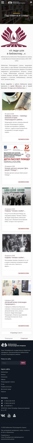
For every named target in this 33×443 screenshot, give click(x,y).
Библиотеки (4, 372)
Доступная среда (6, 389)
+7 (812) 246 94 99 (9, 403)
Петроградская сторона (8, 382)
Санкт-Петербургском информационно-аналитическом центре (12, 438)
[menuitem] (16, 372)
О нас (2, 384)
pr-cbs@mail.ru (8, 405)
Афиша (3, 379)
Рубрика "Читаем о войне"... (15, 211)
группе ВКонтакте (16, 86)
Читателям (4, 377)
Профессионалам (6, 386)
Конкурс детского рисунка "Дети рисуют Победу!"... (16, 169)
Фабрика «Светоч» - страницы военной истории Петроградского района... (16, 118)
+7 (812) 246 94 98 (9, 401)
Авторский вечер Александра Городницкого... (15, 303)
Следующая (24, 338)
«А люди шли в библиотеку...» (16, 88)
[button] (31, 2)
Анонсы (3, 374)
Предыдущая (9, 338)
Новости (3, 391)
